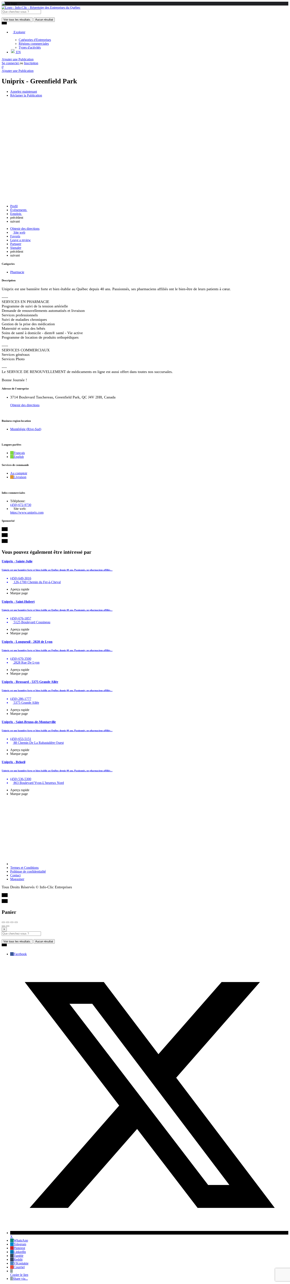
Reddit (18, 1259)
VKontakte (21, 1263)
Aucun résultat (44, 19)
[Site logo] (41, 7)
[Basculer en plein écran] (12, 922)
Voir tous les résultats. (17, 19)
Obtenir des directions (24, 405)
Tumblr (18, 1255)
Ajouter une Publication (18, 59)
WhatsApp (21, 1240)
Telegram (20, 1244)
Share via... (20, 1278)
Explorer (19, 32)
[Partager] (7, 922)
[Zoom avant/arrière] (16, 922)
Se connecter (11, 63)
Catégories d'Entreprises (35, 40)
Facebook (20, 954)
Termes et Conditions (24, 867)
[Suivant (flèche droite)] (7, 926)
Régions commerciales (34, 43)
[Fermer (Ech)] (3, 922)
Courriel (19, 1267)
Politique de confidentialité (28, 871)
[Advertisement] (145, 829)
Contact (15, 875)
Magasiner (17, 879)
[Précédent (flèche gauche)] (3, 926)
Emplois (16, 214)
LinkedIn (20, 1252)
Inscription (31, 63)
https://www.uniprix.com (27, 512)
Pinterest (19, 1248)
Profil (14, 206)
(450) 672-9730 (20, 505)
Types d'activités (30, 47)
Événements (18, 210)
